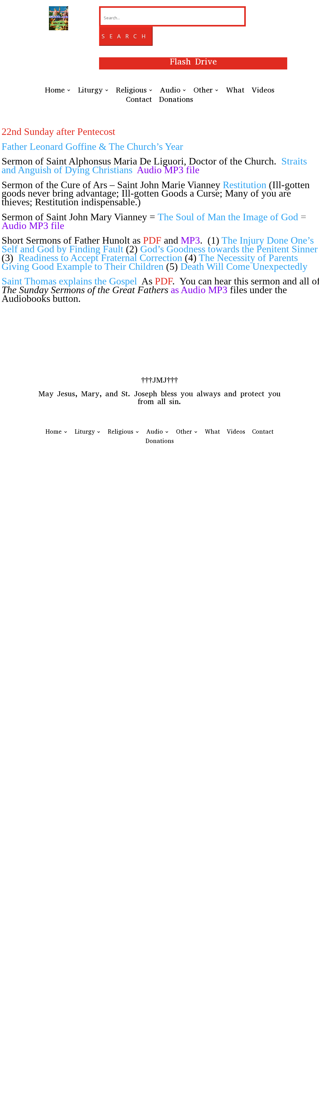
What (235, 91)
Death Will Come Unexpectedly (243, 266)
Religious (131, 91)
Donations (176, 100)
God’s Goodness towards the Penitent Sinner (229, 249)
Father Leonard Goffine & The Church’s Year (92, 146)
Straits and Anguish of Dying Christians (154, 165)
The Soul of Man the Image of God (229, 216)
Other (203, 91)
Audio (170, 91)
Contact (139, 100)
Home (55, 91)
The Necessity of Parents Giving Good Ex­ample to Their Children (150, 262)
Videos (262, 91)
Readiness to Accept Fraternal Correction (100, 257)
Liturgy (90, 91)
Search (126, 36)
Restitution (244, 184)
